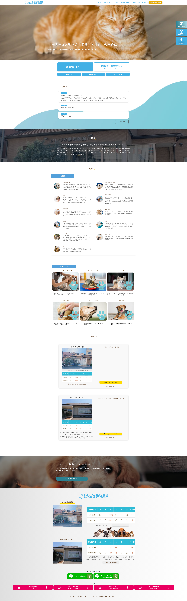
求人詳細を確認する (72, 478)
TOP (73, 596)
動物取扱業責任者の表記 (106, 596)
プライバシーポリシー (91, 596)
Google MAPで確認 (111, 382)
